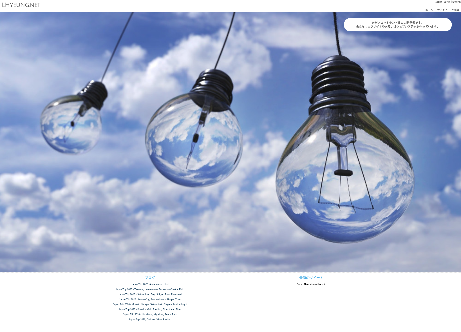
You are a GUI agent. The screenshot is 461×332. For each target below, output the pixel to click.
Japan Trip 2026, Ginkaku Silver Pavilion (150, 319)
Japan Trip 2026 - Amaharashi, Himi (150, 284)
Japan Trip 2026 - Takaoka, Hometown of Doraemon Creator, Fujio (149, 289)
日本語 (447, 2)
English (438, 2)
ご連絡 (455, 10)
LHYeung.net (21, 5)
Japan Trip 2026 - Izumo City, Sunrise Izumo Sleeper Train (149, 299)
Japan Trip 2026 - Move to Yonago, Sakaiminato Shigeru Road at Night (150, 304)
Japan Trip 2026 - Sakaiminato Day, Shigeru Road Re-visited (150, 294)
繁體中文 (456, 2)
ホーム (429, 10)
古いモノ (442, 10)
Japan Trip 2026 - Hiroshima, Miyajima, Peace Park (150, 314)
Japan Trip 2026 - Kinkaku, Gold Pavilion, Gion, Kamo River (149, 309)
